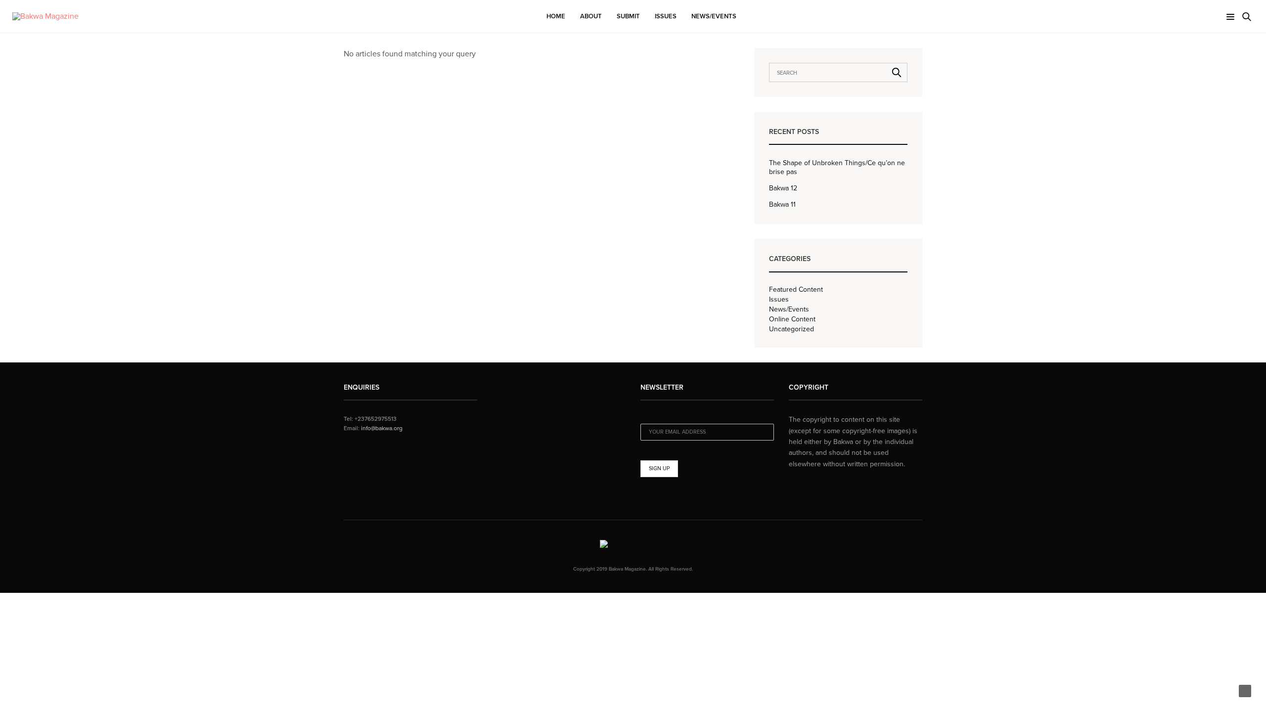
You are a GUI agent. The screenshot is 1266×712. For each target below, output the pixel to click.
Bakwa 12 (783, 188)
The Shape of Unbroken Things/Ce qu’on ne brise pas (837, 167)
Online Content (792, 319)
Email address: (661, 417)
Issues (666, 16)
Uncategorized (791, 329)
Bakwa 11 (782, 204)
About (591, 16)
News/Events (713, 16)
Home (555, 16)
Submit (628, 16)
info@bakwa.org (382, 428)
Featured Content (796, 289)
